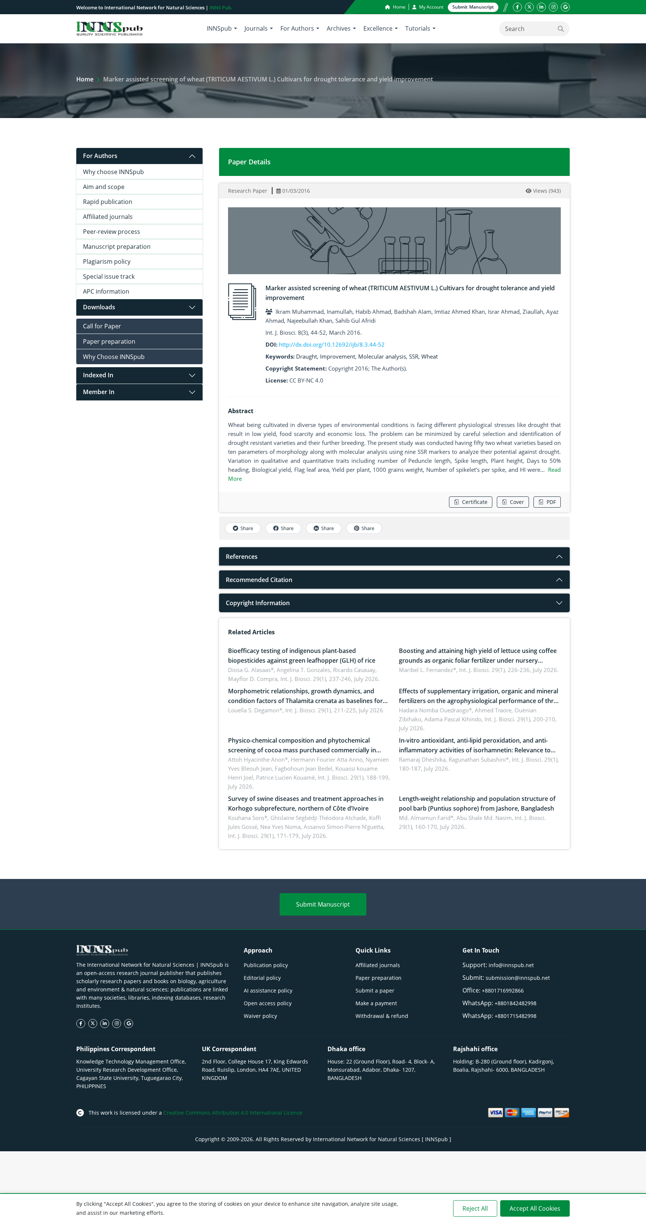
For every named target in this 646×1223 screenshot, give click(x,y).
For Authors (100, 156)
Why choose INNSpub (113, 172)
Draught (306, 356)
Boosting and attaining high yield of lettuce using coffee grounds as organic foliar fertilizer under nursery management (478, 660)
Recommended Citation (259, 580)
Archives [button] (339, 28)
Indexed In (98, 375)
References (242, 556)
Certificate (474, 501)
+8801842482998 (515, 1003)
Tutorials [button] (417, 28)
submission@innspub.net (518, 977)
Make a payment (376, 1003)
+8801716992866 (503, 990)
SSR (413, 356)
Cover (517, 501)
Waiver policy (260, 1015)
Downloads (99, 307)
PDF (551, 501)
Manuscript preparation (117, 246)
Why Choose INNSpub (114, 357)
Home (399, 7)
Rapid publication (107, 202)
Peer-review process (111, 231)
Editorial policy (262, 977)
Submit (473, 7)
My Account (430, 7)
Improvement (337, 356)
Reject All (475, 1208)
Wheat (429, 356)
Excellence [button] (378, 28)
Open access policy (268, 1003)
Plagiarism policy (106, 261)
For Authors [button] (297, 28)
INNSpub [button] (219, 28)
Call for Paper (102, 326)
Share (246, 528)
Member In (98, 392)
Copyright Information (258, 603)
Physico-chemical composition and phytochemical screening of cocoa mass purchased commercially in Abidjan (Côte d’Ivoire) (302, 750)
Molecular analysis (382, 356)
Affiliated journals (108, 217)
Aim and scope (103, 187)
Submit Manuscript (323, 904)
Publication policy (266, 965)
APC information (106, 291)
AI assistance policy (268, 990)
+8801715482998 (515, 1015)
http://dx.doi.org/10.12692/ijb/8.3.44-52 (332, 344)
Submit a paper (375, 990)
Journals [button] (256, 28)
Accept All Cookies (535, 1208)
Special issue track (109, 276)
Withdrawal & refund (382, 1015)
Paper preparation (109, 341)
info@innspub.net (511, 965)
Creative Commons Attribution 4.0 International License (232, 1112)
